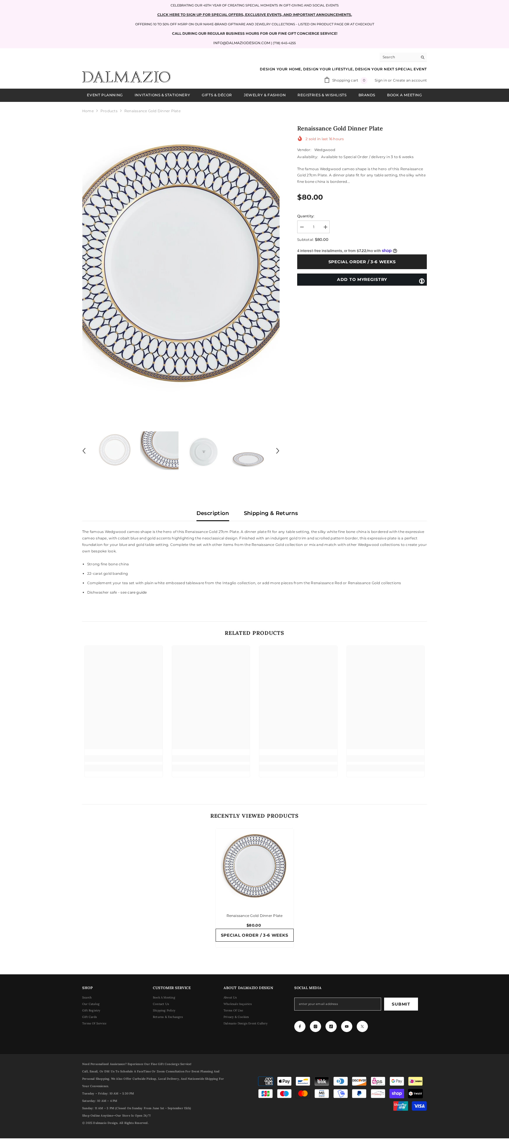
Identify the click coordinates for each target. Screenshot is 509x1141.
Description (212, 513)
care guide (137, 592)
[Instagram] (315, 1026)
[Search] (403, 57)
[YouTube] (346, 1026)
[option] (181, 270)
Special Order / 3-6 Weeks (362, 261)
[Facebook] (299, 1026)
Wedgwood (325, 150)
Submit (401, 1004)
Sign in (381, 80)
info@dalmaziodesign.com (241, 43)
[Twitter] (362, 1026)
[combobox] (399, 57)
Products (109, 111)
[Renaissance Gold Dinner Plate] (255, 868)
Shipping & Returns (271, 513)
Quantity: (305, 216)
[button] (84, 450)
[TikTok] (331, 1026)
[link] (124, 758)
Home (88, 111)
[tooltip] (422, 280)
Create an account (410, 80)
